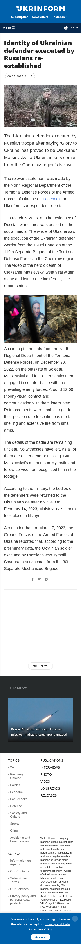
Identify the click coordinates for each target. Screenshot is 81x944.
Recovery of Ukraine (18, 776)
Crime (14, 830)
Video (45, 781)
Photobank (59, 17)
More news (40, 666)
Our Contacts (19, 871)
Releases (48, 795)
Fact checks (18, 799)
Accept (40, 937)
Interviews (50, 767)
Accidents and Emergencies (20, 839)
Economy (16, 792)
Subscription (19, 17)
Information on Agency (20, 862)
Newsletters (40, 17)
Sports (14, 823)
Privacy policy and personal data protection (23, 899)
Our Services (19, 889)
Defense (16, 806)
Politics (15, 785)
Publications (51, 760)
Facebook (52, 199)
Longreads (50, 788)
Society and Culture (18, 814)
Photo (46, 774)
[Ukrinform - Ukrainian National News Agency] (40, 8)
